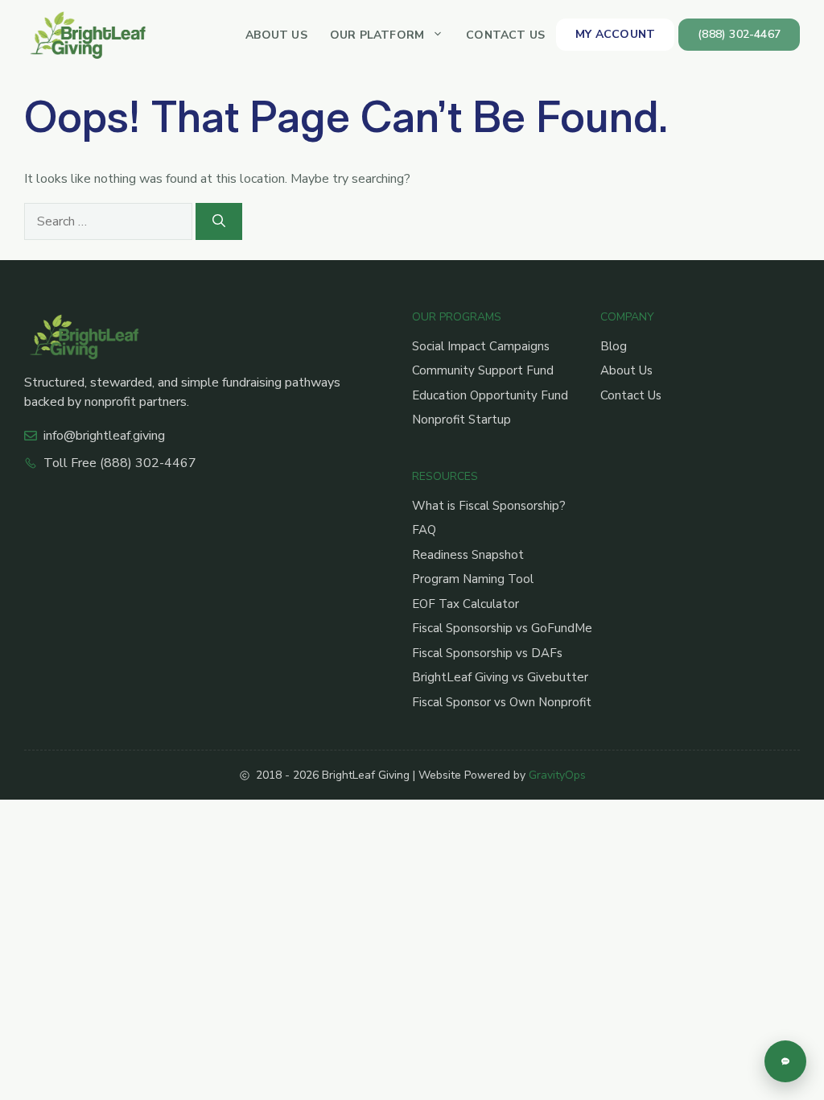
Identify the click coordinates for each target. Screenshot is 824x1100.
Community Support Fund (483, 370)
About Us (276, 35)
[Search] (219, 221)
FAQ (424, 530)
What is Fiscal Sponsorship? (489, 506)
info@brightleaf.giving (104, 436)
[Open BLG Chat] (785, 1061)
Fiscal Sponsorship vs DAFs (487, 653)
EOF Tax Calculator (465, 604)
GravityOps (557, 775)
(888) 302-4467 (739, 34)
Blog (613, 346)
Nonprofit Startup (461, 419)
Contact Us (505, 35)
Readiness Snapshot (468, 555)
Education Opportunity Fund (490, 395)
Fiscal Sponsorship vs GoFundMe (502, 628)
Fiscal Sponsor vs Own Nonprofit (501, 702)
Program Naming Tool (473, 579)
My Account (615, 34)
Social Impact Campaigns (481, 346)
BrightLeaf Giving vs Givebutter (500, 677)
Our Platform (377, 35)
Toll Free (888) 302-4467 (119, 463)
